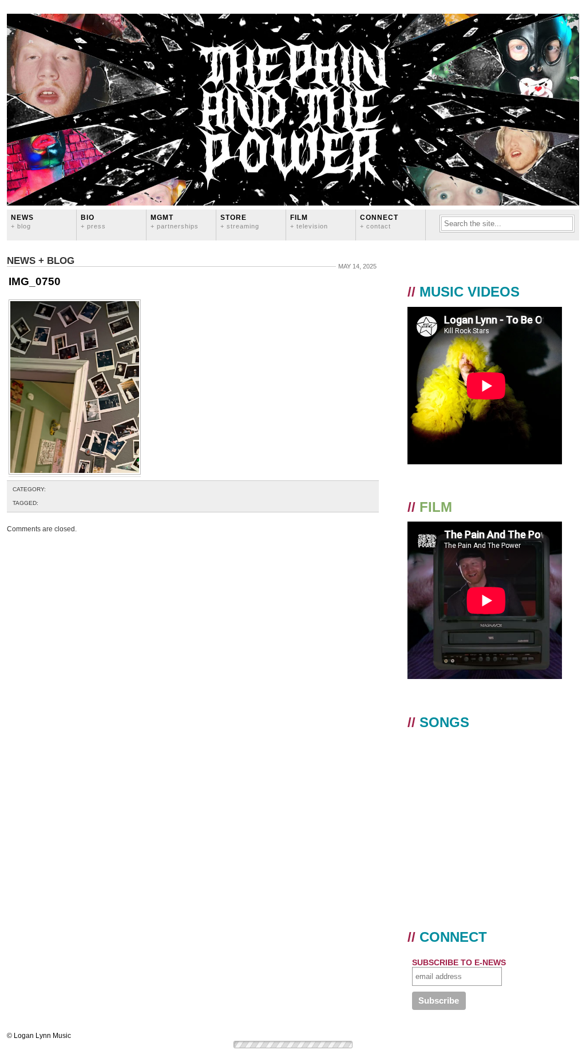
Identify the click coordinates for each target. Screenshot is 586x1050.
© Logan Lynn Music (39, 1036)
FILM (309, 221)
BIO (93, 221)
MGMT (175, 221)
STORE (239, 221)
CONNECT (379, 221)
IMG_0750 (35, 281)
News (22, 221)
